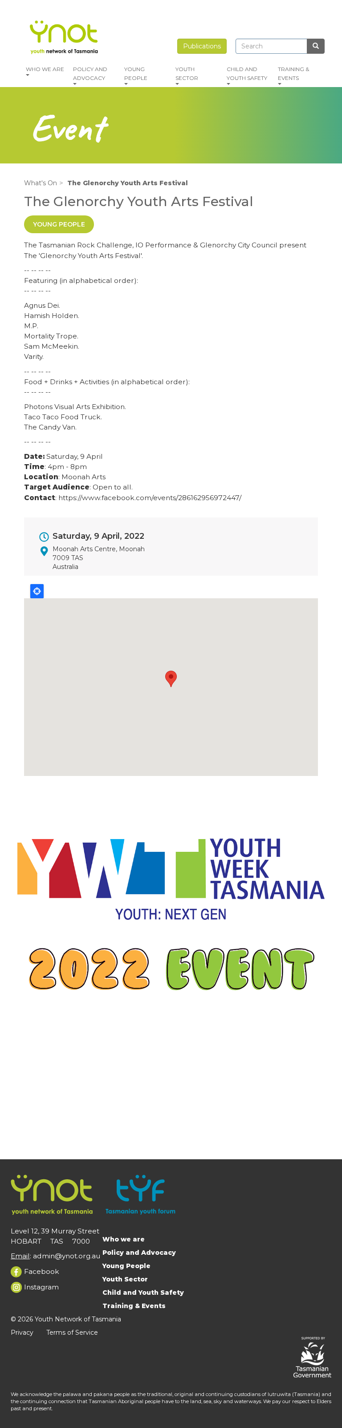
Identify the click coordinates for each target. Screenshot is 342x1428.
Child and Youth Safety (247, 73)
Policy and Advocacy (90, 73)
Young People (135, 73)
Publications (202, 46)
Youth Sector (186, 73)
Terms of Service (72, 1333)
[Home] (65, 36)
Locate (37, 591)
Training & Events (293, 73)
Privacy (22, 1333)
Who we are (45, 69)
